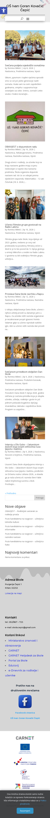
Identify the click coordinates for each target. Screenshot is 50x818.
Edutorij (13, 665)
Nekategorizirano (24, 152)
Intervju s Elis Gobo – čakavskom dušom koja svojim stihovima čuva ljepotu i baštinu (22, 446)
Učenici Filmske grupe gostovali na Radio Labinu (23, 225)
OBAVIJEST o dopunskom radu (21, 146)
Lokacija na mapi (13, 593)
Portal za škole (18, 660)
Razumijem (25, 810)
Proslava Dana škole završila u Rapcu (24, 293)
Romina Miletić (14, 68)
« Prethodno (10, 493)
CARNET (13, 650)
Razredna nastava (21, 156)
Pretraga (39, 497)
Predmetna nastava (25, 71)
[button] (3, 10)
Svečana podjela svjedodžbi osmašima (24, 65)
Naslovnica (10, 71)
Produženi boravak (32, 380)
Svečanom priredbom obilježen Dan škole (23, 373)
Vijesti (37, 71)
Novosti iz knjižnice (13, 455)
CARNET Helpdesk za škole (25, 655)
